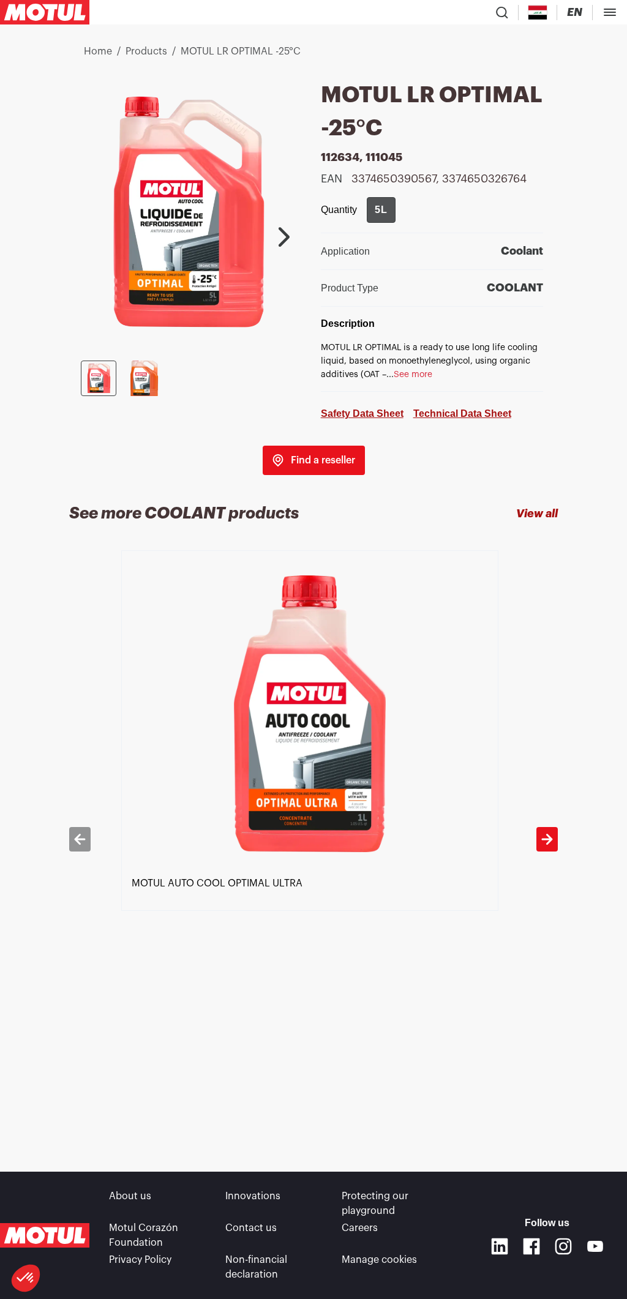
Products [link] (146, 51)
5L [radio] (381, 209)
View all (537, 513)
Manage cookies (379, 1260)
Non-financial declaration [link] (256, 1267)
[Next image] (284, 237)
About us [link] (130, 1196)
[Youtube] (595, 1246)
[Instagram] (563, 1246)
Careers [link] (360, 1228)
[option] (313, 839)
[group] (381, 210)
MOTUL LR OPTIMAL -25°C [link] (241, 51)
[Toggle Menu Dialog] (610, 12)
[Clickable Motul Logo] (44, 12)
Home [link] (98, 51)
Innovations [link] (252, 1196)
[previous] (80, 839)
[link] (314, 460)
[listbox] (313, 839)
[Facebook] (531, 1246)
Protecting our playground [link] (375, 1203)
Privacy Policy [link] (140, 1260)
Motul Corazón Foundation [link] (143, 1235)
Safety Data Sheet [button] (362, 413)
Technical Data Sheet (462, 413)
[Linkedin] (499, 1246)
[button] (25, 1278)
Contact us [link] (251, 1228)
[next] (547, 839)
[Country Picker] (538, 13)
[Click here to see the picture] (98, 378)
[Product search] (502, 12)
